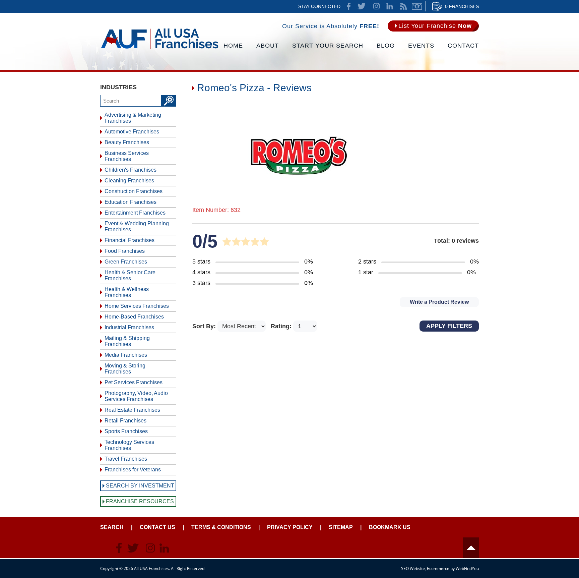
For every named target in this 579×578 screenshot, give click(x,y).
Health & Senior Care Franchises (130, 275)
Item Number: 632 (216, 210)
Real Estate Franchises (132, 410)
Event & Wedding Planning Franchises (137, 226)
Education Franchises (130, 202)
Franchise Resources (140, 501)
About (267, 45)
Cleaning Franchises (129, 180)
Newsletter (417, 6)
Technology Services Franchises (129, 445)
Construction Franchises (134, 191)
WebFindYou (467, 568)
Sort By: (204, 326)
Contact (463, 45)
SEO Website (413, 568)
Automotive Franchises (132, 131)
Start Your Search (327, 45)
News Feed (403, 6)
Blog (386, 45)
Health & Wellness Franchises (127, 292)
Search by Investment (140, 485)
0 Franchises (462, 6)
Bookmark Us (389, 527)
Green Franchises (126, 262)
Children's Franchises (130, 170)
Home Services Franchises (137, 306)
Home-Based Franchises (134, 317)
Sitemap (341, 527)
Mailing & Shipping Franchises (127, 341)
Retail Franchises (125, 420)
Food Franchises (125, 251)
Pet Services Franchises (134, 382)
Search (112, 527)
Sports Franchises (126, 431)
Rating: (282, 326)
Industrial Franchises (129, 327)
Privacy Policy (290, 527)
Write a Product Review (439, 302)
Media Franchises (126, 355)
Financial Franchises (129, 240)
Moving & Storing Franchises (125, 368)
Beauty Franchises (127, 142)
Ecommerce (438, 568)
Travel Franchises (126, 459)
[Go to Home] (159, 48)
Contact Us (157, 527)
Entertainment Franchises (135, 213)
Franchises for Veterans (133, 469)
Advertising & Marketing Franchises (133, 118)
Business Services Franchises (127, 156)
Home (233, 45)
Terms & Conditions (221, 527)
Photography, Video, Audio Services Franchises (136, 396)
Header (471, 547)
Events (421, 45)
